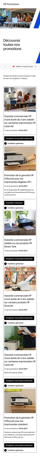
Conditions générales (15, 143)
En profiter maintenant (14, 203)
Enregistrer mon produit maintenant (19, 138)
